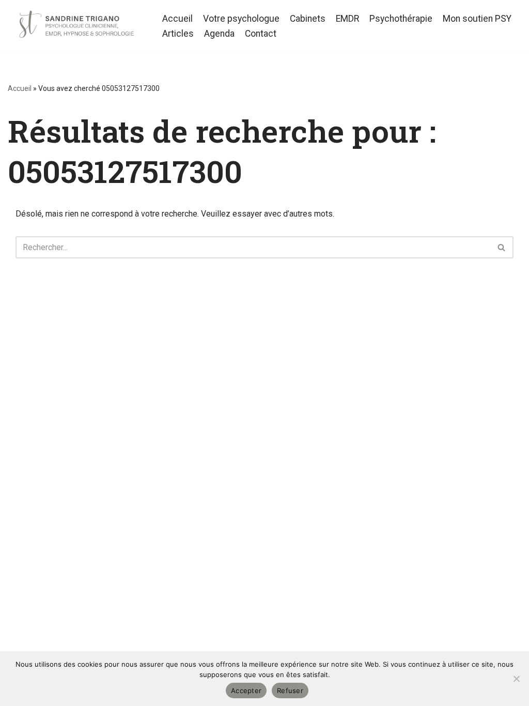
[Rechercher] (502, 247)
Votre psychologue (241, 18)
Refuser (290, 690)
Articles (178, 33)
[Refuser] (516, 678)
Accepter (246, 690)
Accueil (177, 18)
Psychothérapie (400, 18)
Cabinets (307, 18)
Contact (260, 33)
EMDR (347, 18)
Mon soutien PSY (477, 18)
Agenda (219, 33)
